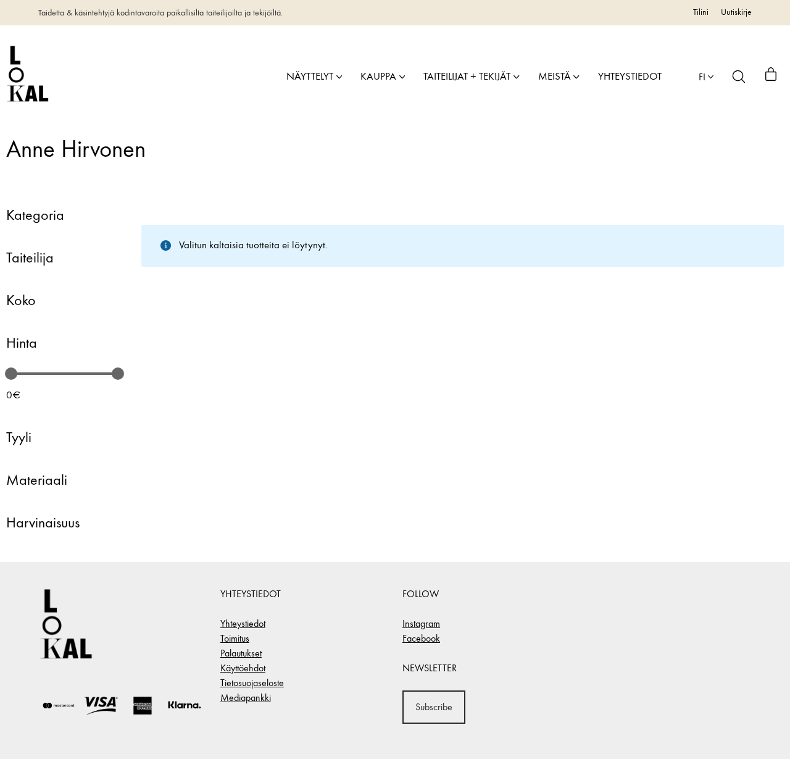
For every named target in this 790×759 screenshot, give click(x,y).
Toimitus (234, 638)
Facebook (421, 638)
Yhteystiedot (242, 623)
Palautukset (241, 653)
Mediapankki (245, 697)
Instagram (421, 623)
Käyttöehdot (242, 668)
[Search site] (739, 76)
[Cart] (771, 76)
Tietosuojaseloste (252, 683)
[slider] (11, 373)
